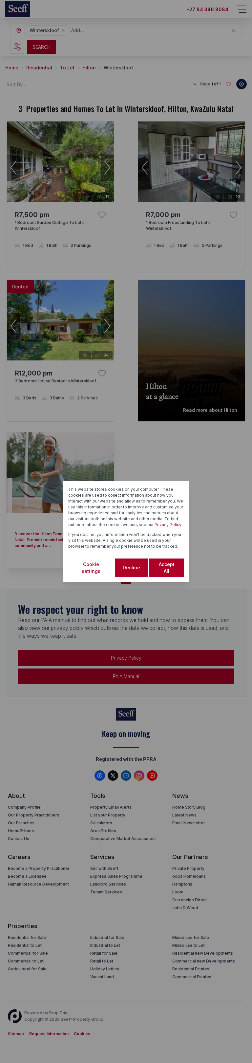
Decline (131, 567)
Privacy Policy (168, 524)
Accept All (167, 567)
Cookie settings (91, 567)
